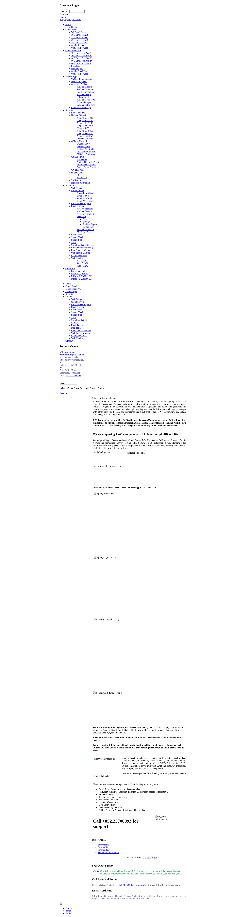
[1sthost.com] (61, 904)
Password (64, 14)
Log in (63, 17)
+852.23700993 (124, 885)
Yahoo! (68, 911)
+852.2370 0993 (73, 375)
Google (68, 908)
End (155, 857)
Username (64, 11)
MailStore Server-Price (108, 852)
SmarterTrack (104, 844)
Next (149, 857)
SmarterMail (103, 847)
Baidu (68, 913)
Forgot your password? (70, 19)
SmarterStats (103, 850)
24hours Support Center (72, 354)
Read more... (65, 393)
